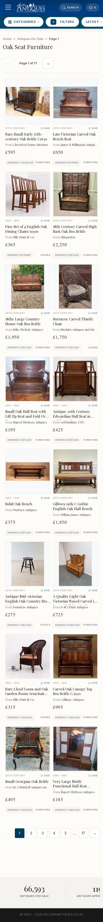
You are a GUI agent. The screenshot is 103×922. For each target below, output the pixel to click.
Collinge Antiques (72, 699)
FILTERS (63, 22)
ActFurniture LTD (72, 422)
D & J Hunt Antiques (74, 607)
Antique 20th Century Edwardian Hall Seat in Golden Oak (72, 416)
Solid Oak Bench (18, 503)
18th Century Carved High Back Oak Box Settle (75, 229)
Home (7, 39)
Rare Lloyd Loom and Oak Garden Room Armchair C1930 (26, 694)
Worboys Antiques (25, 510)
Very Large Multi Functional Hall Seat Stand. (70, 786)
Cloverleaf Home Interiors (30, 145)
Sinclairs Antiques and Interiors (81, 329)
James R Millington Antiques (79, 145)
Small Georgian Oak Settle (27, 781)
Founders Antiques (25, 607)
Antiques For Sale (30, 39)
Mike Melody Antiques (28, 329)
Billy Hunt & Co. (24, 237)
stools (45, 625)
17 (83, 833)
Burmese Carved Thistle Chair (73, 321)
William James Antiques (76, 515)
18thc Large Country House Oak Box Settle (23, 321)
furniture (43, 162)
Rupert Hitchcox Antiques (30, 422)
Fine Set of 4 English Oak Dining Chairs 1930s (26, 229)
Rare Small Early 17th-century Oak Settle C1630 (26, 136)
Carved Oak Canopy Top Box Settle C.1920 (72, 691)
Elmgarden (68, 237)
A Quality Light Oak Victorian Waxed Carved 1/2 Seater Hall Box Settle (75, 601)
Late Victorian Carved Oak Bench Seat (74, 136)
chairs (45, 255)
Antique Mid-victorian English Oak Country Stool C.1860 (27, 601)
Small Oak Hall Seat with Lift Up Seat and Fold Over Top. (27, 416)
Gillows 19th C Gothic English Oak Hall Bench (72, 506)
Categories (26, 22)
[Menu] (8, 7)
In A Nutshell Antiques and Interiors (37, 787)
